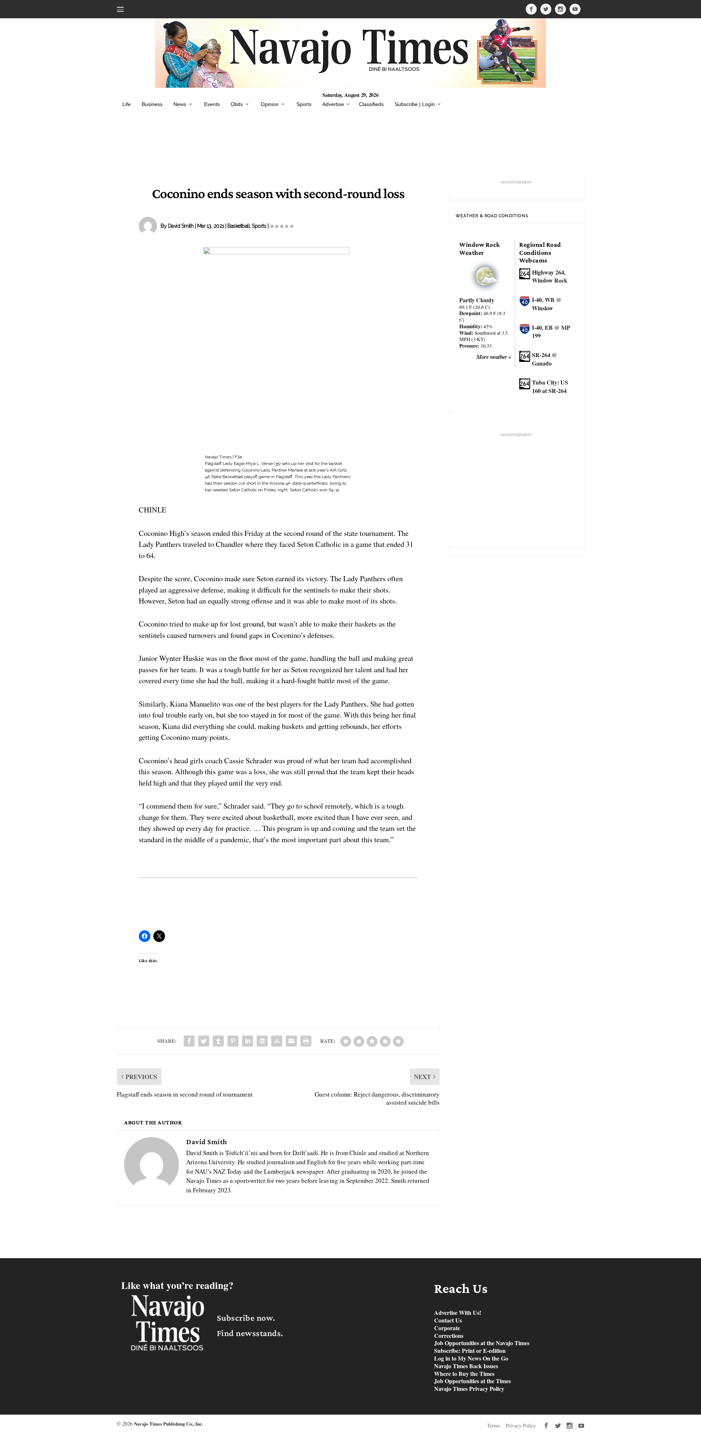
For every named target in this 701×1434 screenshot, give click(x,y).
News (179, 104)
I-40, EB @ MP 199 (551, 331)
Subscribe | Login (415, 104)
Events (212, 104)
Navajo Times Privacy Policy (469, 1389)
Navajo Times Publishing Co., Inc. (168, 1423)
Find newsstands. (250, 1333)
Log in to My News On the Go (471, 1358)
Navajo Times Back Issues (466, 1366)
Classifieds (371, 104)
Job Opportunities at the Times (472, 1381)
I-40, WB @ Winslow (547, 303)
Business (152, 104)
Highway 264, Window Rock (549, 276)
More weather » (493, 357)
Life (126, 104)
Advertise (333, 104)
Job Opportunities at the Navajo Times (481, 1343)
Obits (237, 104)
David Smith (181, 226)
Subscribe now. (246, 1318)
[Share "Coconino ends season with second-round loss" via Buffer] (262, 1041)
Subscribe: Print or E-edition (470, 1351)
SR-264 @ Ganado (544, 359)
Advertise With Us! (457, 1313)
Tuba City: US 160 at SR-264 (550, 386)
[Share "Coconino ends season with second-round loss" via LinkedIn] (247, 1041)
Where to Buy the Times (464, 1374)
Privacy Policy (521, 1425)
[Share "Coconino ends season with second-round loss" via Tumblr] (218, 1041)
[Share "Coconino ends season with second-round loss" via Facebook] (189, 1041)
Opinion (270, 104)
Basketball (238, 226)
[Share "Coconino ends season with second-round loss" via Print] (306, 1041)
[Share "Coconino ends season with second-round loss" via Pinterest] (233, 1041)
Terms (493, 1425)
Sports (303, 104)
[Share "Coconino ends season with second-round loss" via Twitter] (203, 1041)
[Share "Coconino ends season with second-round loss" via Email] (291, 1041)
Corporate (447, 1328)
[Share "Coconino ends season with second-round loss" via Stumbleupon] (276, 1041)
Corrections (448, 1336)
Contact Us (448, 1320)
